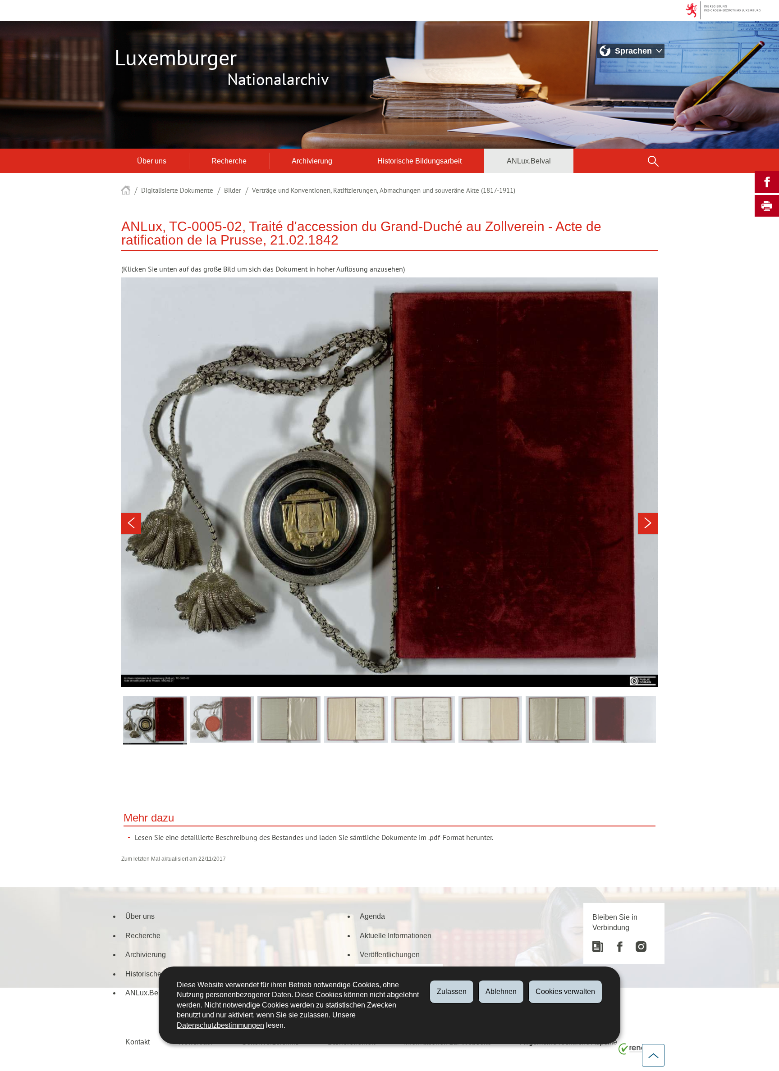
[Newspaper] (597, 943)
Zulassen (452, 991)
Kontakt (137, 1041)
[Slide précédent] (131, 523)
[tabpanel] (389, 482)
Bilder (232, 190)
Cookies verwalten (565, 991)
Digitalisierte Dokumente (177, 190)
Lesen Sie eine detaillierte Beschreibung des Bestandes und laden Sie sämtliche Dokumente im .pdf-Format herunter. (314, 838)
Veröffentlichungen (390, 954)
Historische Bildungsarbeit (419, 160)
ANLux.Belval (529, 160)
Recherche (229, 160)
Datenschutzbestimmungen (220, 1025)
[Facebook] (615, 943)
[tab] (154, 720)
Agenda (372, 916)
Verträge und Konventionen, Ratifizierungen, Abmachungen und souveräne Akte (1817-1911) (383, 190)
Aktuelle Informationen (395, 935)
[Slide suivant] (648, 523)
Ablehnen (501, 991)
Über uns (151, 160)
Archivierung (312, 160)
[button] (653, 161)
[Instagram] (636, 943)
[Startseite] (125, 190)
